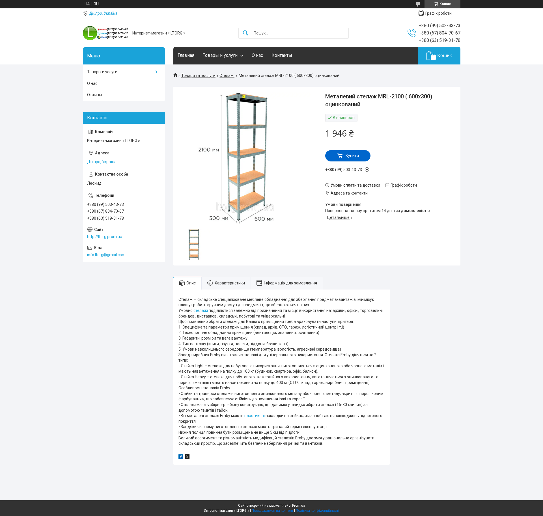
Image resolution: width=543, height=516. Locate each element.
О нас (257, 55)
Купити (352, 155)
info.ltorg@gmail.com (106, 254)
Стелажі (226, 75)
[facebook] (180, 457)
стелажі (200, 310)
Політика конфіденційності (317, 511)
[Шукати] (245, 33)
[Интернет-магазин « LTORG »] (105, 33)
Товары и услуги (220, 55)
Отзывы (94, 94)
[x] (187, 457)
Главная (186, 55)
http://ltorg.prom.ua (104, 236)
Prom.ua (298, 506)
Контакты (282, 55)
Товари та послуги (198, 75)
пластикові (254, 415)
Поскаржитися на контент (272, 511)
